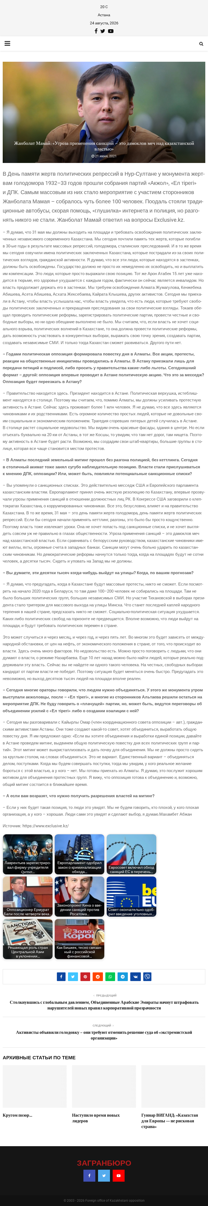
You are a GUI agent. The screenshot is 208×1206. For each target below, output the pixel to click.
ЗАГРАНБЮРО (104, 1163)
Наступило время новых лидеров (96, 1118)
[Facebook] (89, 1176)
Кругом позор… (17, 1115)
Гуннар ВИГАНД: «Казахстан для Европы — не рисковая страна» (169, 1121)
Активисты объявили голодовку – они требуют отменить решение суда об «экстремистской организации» (104, 1035)
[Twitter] (104, 1176)
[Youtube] (119, 1176)
